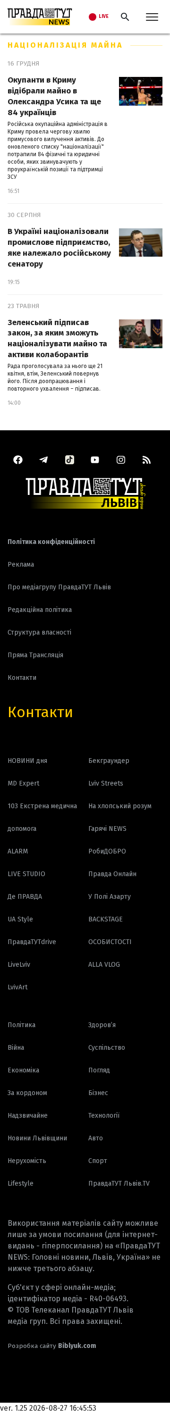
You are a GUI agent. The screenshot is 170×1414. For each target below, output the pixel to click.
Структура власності (39, 632)
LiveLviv (19, 965)
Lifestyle (21, 1184)
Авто (95, 1138)
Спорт (97, 1161)
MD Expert (23, 783)
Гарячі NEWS (107, 829)
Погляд (99, 1070)
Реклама (21, 565)
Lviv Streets (105, 783)
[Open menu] (152, 17)
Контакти (40, 712)
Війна (16, 1048)
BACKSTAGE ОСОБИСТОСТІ (110, 930)
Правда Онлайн (112, 874)
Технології (103, 1116)
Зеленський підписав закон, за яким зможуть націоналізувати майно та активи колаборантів (57, 339)
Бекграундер (108, 761)
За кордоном (27, 1093)
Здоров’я (102, 1025)
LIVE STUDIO (26, 874)
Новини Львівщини (37, 1138)
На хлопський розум (120, 806)
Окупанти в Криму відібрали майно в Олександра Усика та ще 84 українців (54, 96)
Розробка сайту (52, 1346)
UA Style (20, 919)
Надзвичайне (28, 1116)
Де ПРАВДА (25, 897)
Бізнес (98, 1093)
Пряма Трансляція (35, 655)
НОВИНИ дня (27, 761)
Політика (21, 1025)
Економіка (23, 1070)
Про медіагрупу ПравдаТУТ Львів (59, 587)
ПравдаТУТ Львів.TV (119, 1184)
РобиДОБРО (107, 851)
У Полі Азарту (109, 897)
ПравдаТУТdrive (32, 942)
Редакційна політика (40, 610)
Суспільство (106, 1048)
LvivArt (17, 987)
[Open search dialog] (125, 17)
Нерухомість (27, 1161)
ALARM (18, 851)
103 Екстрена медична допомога (42, 817)
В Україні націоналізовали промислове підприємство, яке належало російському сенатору (59, 247)
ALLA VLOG (104, 965)
